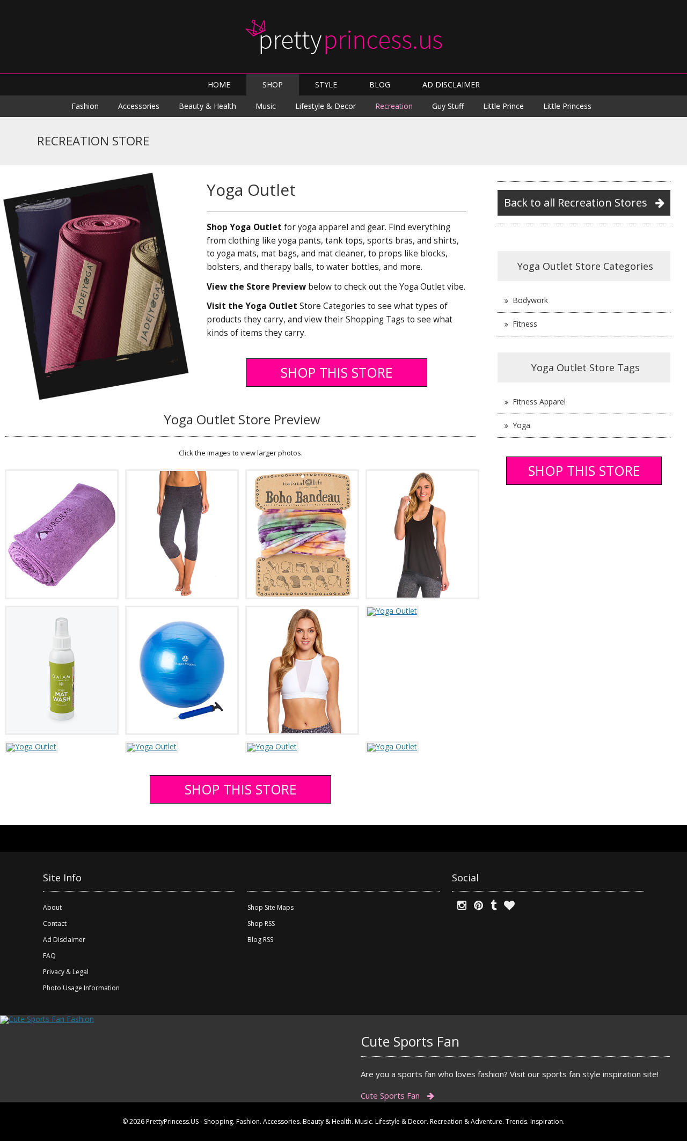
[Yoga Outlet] (62, 533)
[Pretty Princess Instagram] (459, 905)
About (52, 907)
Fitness (525, 324)
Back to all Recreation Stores (577, 202)
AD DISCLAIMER (451, 84)
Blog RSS (260, 939)
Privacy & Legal (66, 971)
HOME (219, 84)
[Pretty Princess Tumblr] (490, 905)
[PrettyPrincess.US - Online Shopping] (343, 36)
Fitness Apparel (539, 401)
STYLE (326, 84)
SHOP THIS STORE (337, 372)
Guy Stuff (448, 106)
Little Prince (503, 106)
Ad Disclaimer (64, 939)
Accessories (138, 106)
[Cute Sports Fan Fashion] (47, 1018)
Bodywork (530, 300)
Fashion (85, 106)
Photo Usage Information (81, 987)
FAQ (49, 955)
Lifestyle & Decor (325, 106)
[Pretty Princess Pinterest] (476, 905)
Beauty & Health (207, 106)
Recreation (394, 106)
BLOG (379, 84)
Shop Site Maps (270, 907)
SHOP (272, 84)
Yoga (521, 425)
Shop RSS (261, 923)
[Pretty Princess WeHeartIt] (507, 905)
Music (265, 106)
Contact (55, 923)
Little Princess (567, 106)
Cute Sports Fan (391, 1095)
